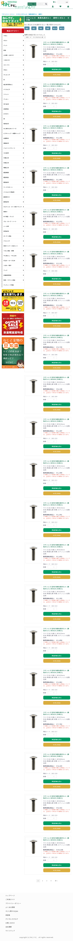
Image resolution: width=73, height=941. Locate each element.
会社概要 (9, 927)
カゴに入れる (56, 74)
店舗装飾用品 (7, 275)
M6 (41, 28)
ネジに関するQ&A (12, 911)
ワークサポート (8, 187)
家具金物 (6, 231)
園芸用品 (6, 177)
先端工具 (6, 163)
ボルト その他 (15, 14)
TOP (3, 14)
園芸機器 (6, 172)
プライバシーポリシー (13, 903)
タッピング (7, 75)
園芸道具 (6, 182)
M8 (47, 28)
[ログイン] (68, 6)
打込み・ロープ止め (9, 260)
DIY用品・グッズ (9, 216)
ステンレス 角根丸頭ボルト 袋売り (31, 14)
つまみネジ (7, 60)
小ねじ (5, 35)
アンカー (6, 99)
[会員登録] (53, 6)
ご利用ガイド (10, 899)
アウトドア (7, 241)
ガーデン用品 (7, 236)
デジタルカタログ (12, 919)
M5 (34, 28)
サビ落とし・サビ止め (10, 255)
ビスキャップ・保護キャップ (12, 133)
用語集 (8, 915)
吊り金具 (6, 104)
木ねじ (5, 70)
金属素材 (6, 138)
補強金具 (6, 143)
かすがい (6, 114)
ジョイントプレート (9, 148)
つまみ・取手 (7, 265)
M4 (27, 28)
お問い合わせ (10, 923)
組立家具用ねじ (8, 84)
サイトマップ (10, 931)
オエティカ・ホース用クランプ (13, 207)
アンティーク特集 (9, 285)
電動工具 (6, 167)
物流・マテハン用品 (9, 280)
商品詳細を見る (57, 69)
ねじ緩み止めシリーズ (10, 128)
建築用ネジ (7, 197)
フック (5, 270)
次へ (56, 881)
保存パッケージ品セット (11, 246)
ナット (5, 45)
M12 (62, 28)
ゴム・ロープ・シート (10, 221)
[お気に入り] (60, 6)
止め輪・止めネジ (9, 55)
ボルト (8, 14)
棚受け (5, 211)
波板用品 (6, 109)
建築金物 (6, 202)
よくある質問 (10, 907)
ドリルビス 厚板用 (9, 192)
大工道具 (6, 153)
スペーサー (7, 65)
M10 (55, 28)
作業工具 (6, 158)
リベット (6, 94)
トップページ (10, 895)
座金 (5, 50)
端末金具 (6, 123)
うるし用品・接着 (9, 251)
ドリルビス (7, 89)
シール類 (6, 226)
